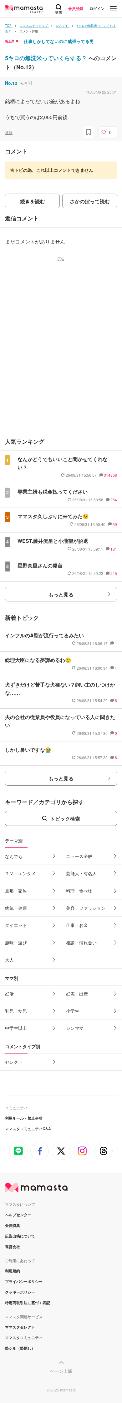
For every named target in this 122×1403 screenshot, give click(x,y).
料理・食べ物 (79, 891)
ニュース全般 (79, 856)
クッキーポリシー (20, 1292)
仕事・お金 (77, 925)
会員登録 (75, 8)
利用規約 (12, 1271)
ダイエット (16, 925)
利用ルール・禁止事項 (24, 1118)
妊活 (9, 994)
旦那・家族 (16, 891)
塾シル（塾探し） (20, 1348)
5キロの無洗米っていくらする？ (47, 58)
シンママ (75, 1028)
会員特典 (12, 1225)
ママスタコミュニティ (24, 1337)
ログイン (96, 8)
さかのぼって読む (90, 201)
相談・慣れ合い (81, 942)
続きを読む (32, 201)
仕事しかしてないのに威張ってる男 (59, 41)
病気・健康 (16, 908)
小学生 (72, 1011)
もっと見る (61, 594)
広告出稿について (20, 1236)
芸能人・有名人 (81, 873)
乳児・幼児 (16, 1011)
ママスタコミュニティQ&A (28, 1129)
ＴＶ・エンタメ (20, 873)
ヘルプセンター (18, 1215)
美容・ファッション (85, 908)
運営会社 (12, 1246)
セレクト (14, 1062)
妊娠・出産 (77, 994)
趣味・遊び (16, 942)
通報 (9, 132)
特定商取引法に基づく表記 (27, 1302)
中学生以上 (16, 1028)
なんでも (14, 856)
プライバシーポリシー (24, 1281)
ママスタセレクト (20, 1327)
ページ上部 (61, 1371)
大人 (9, 960)
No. (11, 83)
